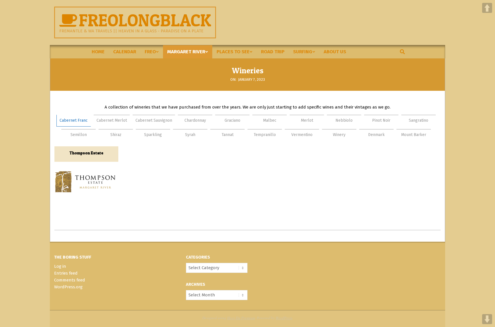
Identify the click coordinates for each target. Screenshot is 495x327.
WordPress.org (68, 286)
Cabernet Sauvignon (153, 120)
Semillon (78, 134)
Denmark (376, 134)
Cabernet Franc (74, 120)
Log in (60, 266)
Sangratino (418, 120)
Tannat (227, 134)
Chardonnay (195, 120)
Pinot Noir (381, 120)
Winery (339, 134)
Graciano (232, 120)
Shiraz (115, 134)
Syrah (190, 134)
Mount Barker (413, 134)
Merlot (307, 120)
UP (487, 8)
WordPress (284, 317)
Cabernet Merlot (112, 120)
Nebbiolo (344, 120)
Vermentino (302, 134)
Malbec (269, 120)
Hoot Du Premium (241, 317)
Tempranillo (265, 134)
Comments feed (69, 280)
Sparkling (153, 134)
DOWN (487, 319)
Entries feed (66, 273)
